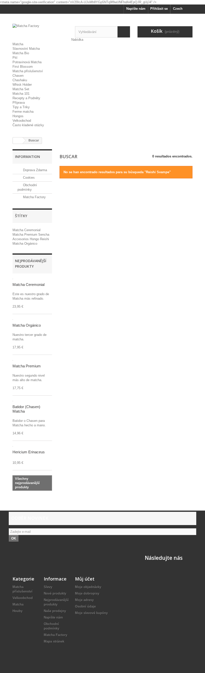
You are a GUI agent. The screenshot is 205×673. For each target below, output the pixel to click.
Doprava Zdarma (34, 170)
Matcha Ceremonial (26, 230)
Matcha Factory (34, 197)
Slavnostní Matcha (26, 48)
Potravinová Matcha (27, 62)
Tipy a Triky (21, 107)
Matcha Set (20, 89)
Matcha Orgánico (24, 243)
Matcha (17, 44)
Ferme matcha (23, 111)
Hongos (18, 116)
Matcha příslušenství (27, 71)
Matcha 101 (21, 93)
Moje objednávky (88, 587)
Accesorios (21, 239)
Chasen (18, 75)
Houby (17, 611)
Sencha (43, 234)
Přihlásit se (159, 8)
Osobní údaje (85, 606)
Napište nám (136, 8)
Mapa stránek (54, 641)
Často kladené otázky (28, 125)
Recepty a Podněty (26, 98)
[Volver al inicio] (17, 140)
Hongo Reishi (39, 239)
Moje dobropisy (87, 593)
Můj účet (84, 579)
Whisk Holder (22, 84)
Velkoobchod (21, 120)
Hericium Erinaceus (28, 452)
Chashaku (19, 80)
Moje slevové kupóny (91, 613)
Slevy (48, 587)
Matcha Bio (20, 53)
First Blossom (22, 66)
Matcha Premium (25, 234)
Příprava (18, 102)
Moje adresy (84, 600)
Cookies (28, 177)
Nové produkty (55, 593)
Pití (15, 57)
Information (27, 156)
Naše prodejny (55, 611)
